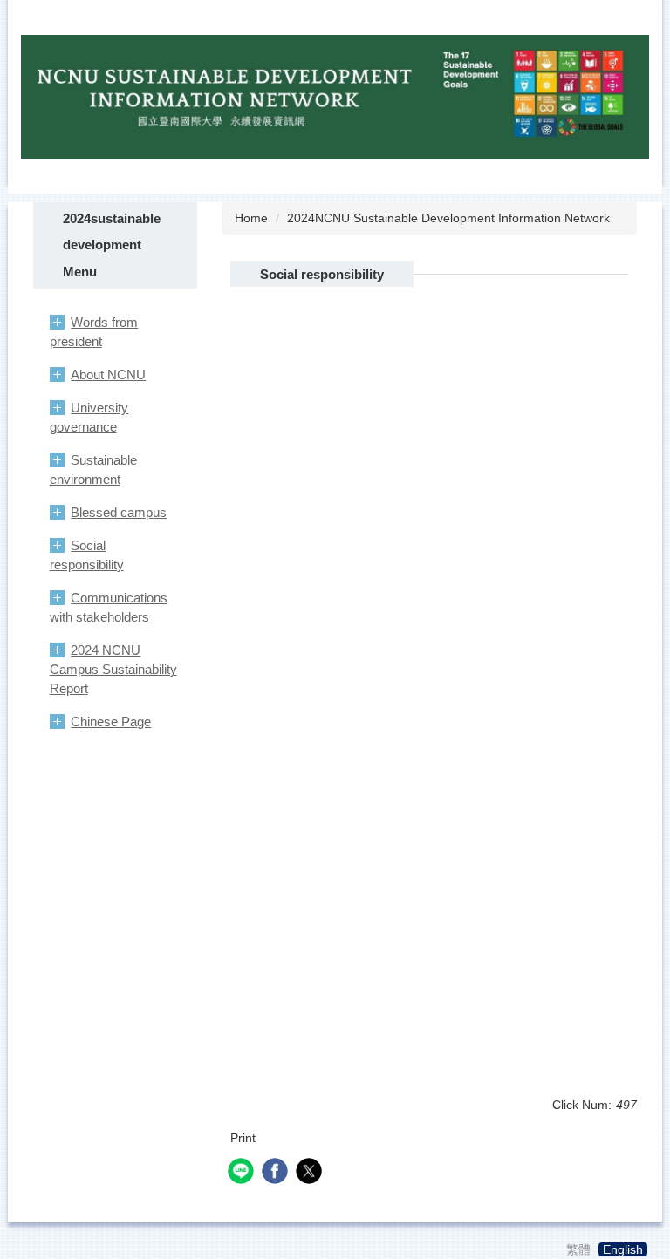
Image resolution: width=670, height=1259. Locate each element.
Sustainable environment (94, 470)
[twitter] (311, 1173)
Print (243, 1138)
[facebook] (277, 1173)
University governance (89, 417)
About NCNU (108, 374)
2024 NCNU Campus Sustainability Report (113, 669)
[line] (243, 1173)
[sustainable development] (335, 96)
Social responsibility (87, 555)
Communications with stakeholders (109, 607)
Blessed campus (119, 512)
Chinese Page (111, 721)
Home (251, 218)
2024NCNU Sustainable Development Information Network (448, 218)
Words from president (94, 332)
